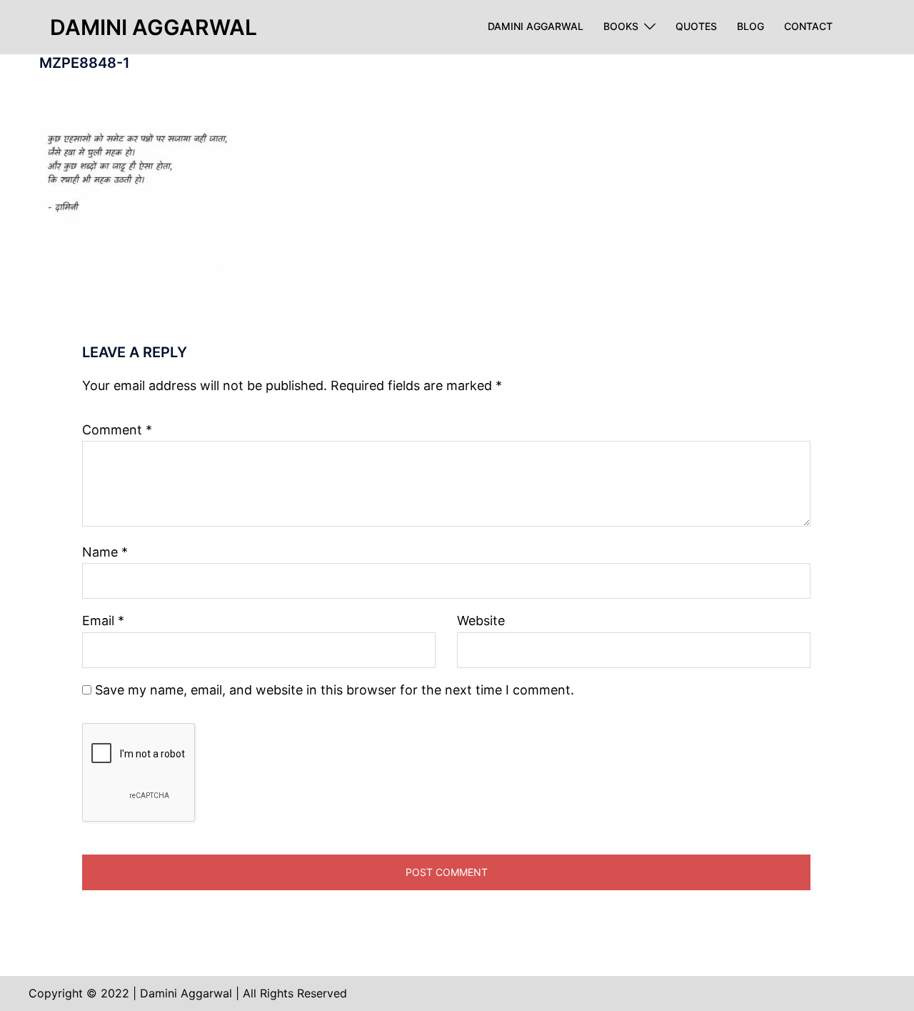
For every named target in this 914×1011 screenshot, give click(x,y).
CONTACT (808, 26)
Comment (117, 429)
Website (481, 620)
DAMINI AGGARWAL (535, 26)
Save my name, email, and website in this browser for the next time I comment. (334, 689)
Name (105, 551)
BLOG (750, 26)
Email (103, 620)
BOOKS (620, 26)
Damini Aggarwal (153, 27)
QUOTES (696, 26)
